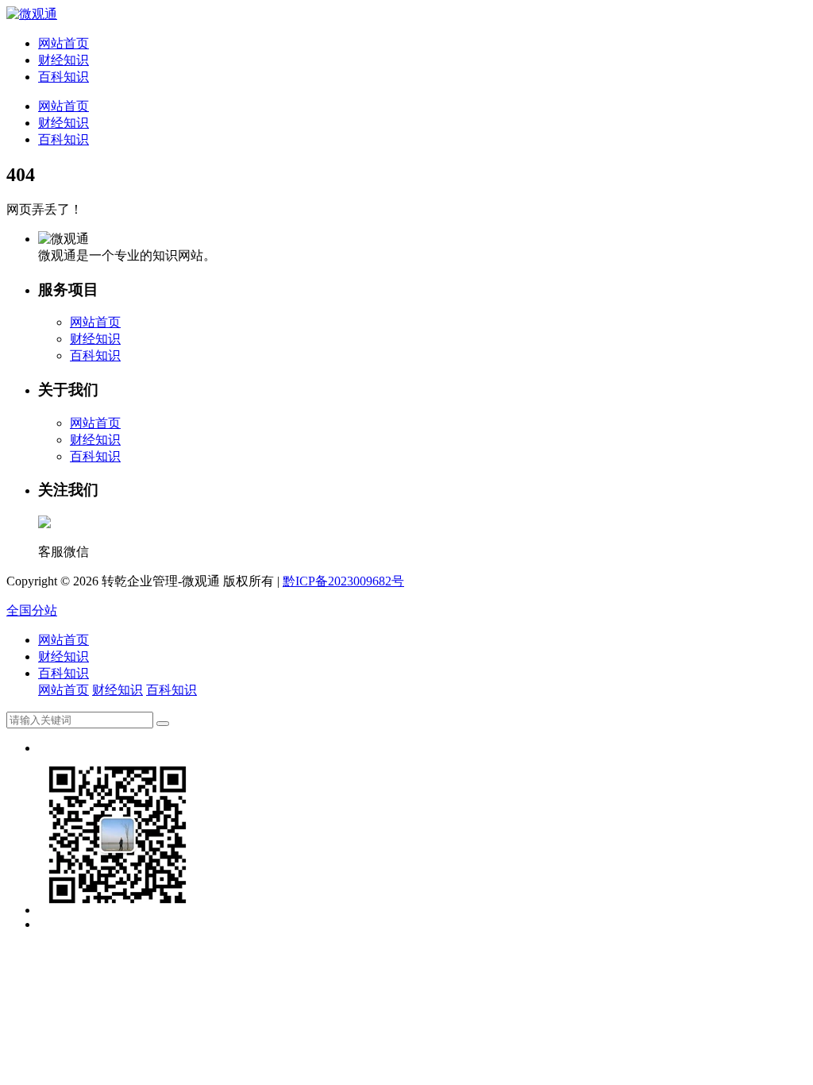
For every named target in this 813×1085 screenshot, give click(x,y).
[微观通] (31, 14)
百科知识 (63, 76)
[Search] (162, 723)
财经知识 (63, 60)
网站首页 (63, 43)
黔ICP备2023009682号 (343, 581)
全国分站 (31, 610)
